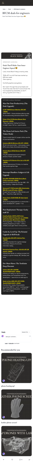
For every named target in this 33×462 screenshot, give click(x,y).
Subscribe (11, 343)
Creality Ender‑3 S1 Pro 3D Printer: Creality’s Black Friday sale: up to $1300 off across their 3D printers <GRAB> (15, 218)
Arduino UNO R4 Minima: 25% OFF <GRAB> (16, 143)
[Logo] (3, 3)
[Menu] (30, 3)
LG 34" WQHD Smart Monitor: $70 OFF (14, 109)
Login (6, 343)
